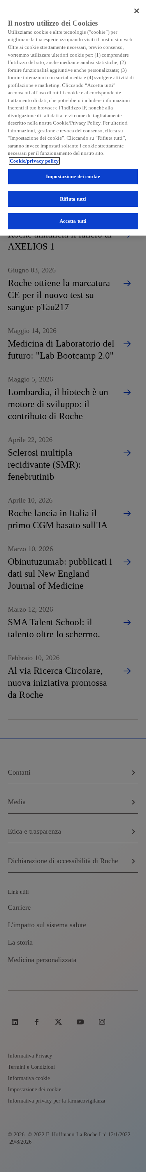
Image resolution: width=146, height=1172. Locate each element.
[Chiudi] (136, 10)
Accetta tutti (73, 221)
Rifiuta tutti (73, 199)
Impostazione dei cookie (73, 176)
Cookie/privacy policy (34, 161)
